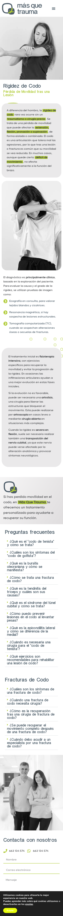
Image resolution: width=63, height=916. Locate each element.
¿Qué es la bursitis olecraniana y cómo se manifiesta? (24, 566)
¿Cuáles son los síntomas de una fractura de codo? (30, 690)
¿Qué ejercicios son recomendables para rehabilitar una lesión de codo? (30, 659)
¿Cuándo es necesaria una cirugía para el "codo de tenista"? (29, 645)
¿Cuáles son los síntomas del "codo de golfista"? (31, 554)
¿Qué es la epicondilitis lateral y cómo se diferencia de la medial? (31, 631)
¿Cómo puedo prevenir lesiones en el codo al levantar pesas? (30, 616)
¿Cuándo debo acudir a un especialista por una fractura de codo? (29, 742)
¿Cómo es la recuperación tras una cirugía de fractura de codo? (30, 714)
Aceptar (10, 910)
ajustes (29, 904)
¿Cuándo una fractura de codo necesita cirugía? (27, 701)
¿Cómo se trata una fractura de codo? (30, 579)
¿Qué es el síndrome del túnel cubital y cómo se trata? (31, 604)
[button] (53, 8)
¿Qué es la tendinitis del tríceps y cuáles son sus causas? (26, 591)
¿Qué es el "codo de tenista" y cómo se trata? (30, 543)
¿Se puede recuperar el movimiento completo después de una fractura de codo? (30, 728)
